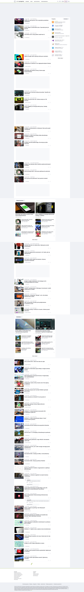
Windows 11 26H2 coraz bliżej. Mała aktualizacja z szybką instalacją (35, 136)
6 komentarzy (27, 37)
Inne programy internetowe (59, 29)
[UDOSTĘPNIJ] (50, 23)
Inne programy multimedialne (59, 33)
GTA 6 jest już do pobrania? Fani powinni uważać (36, 178)
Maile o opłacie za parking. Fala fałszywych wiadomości (47, 343)
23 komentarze (27, 463)
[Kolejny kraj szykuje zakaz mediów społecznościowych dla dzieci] (19, 165)
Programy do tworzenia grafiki (17, 578)
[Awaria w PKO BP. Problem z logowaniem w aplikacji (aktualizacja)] (19, 469)
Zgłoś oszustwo (37, 1)
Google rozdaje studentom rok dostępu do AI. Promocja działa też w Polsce (35, 281)
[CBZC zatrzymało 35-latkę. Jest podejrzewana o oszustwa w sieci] (18, 228)
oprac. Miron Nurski (33, 286)
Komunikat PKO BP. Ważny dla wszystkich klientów (36, 425)
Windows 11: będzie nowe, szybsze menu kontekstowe (37, 529)
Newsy (31, 1)
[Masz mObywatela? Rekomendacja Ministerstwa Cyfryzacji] (19, 496)
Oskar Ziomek (32, 466)
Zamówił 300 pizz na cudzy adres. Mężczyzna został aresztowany (36, 245)
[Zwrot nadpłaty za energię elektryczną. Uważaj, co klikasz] (19, 107)
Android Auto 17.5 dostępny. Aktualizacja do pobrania (26, 336)
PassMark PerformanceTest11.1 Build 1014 (62, 35)
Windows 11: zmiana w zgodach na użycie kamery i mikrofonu (36, 475)
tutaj (31, 590)
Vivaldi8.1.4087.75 (58, 51)
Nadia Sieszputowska (33, 520)
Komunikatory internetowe (59, 48)
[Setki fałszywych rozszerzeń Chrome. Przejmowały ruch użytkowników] (18, 234)
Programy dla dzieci (16, 577)
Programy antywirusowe (17, 576)
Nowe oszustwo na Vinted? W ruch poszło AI (35, 397)
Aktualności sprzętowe (36, 573)
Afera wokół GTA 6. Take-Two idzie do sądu (34, 361)
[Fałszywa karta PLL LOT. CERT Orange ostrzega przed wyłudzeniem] (19, 447)
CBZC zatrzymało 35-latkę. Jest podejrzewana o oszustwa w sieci (27, 226)
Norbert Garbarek (33, 534)
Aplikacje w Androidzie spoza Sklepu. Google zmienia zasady (48, 226)
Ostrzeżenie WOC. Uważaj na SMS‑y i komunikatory (36, 453)
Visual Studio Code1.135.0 (59, 40)
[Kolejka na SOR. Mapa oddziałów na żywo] (19, 544)
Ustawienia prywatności (57, 584)
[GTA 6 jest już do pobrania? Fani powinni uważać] (19, 179)
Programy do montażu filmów (17, 575)
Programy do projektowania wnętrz (18, 574)
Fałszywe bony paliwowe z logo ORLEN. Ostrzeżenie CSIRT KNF (47, 336)
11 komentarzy (27, 560)
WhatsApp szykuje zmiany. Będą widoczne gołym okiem (34, 404)
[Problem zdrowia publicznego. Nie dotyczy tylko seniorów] (19, 143)
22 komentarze (27, 131)
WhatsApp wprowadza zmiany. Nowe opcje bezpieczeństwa (34, 71)
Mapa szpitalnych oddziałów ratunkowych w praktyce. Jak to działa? (37, 522)
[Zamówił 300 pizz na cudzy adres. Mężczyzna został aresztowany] (19, 246)
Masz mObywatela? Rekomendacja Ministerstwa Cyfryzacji (36, 495)
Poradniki (34, 572)
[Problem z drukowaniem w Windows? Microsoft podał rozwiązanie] (19, 129)
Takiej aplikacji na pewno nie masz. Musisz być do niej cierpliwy (37, 536)
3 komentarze (27, 167)
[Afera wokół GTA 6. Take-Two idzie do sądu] (19, 362)
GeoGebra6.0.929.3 (58, 54)
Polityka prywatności (49, 584)
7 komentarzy (27, 255)
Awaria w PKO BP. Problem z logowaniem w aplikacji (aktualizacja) (37, 468)
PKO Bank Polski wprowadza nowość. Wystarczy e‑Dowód (35, 558)
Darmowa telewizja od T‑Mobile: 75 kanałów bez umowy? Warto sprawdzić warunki (36, 515)
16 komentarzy (27, 385)
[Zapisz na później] (48, 23)
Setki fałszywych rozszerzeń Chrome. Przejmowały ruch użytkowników (28, 232)
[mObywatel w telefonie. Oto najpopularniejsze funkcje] (19, 64)
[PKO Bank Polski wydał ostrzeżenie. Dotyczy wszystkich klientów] (38, 221)
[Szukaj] (58, 1)
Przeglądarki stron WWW (58, 26)
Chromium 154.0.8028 (58, 25)
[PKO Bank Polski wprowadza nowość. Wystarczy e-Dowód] (19, 558)
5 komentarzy (27, 59)
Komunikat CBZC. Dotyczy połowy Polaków (34, 460)
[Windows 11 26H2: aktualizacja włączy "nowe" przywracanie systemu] (19, 419)
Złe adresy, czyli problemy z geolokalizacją (26, 349)
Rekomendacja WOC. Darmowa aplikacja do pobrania (37, 171)
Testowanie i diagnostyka (58, 37)
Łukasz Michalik (24, 350)
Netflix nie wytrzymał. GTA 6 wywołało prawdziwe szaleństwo (36, 21)
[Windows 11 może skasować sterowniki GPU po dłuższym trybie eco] (19, 412)
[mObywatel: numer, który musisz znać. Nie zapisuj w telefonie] (38, 234)
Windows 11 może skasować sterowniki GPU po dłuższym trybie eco (35, 411)
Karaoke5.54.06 (57, 32)
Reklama (38, 584)
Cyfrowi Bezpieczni (44, 1)
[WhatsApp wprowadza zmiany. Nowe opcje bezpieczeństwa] (19, 71)
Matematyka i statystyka (58, 55)
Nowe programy (16, 579)
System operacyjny (35, 575)
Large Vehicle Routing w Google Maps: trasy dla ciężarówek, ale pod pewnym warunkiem (28, 343)
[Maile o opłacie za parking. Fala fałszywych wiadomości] (38, 344)
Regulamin (35, 584)
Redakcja (30, 584)
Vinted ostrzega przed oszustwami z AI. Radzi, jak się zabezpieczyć (37, 252)
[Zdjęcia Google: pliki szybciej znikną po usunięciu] (19, 57)
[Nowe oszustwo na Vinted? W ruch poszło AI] (19, 398)
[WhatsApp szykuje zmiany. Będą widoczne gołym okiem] (19, 405)
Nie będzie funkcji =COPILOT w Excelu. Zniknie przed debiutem (37, 310)
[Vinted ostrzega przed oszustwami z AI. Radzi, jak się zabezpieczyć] (19, 253)
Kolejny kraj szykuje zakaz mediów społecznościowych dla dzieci (37, 164)
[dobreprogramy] (21, 1)
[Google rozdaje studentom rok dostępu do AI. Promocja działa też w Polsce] (19, 282)
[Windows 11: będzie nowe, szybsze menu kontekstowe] (19, 530)
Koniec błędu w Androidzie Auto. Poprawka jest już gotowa (36, 28)
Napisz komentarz (28, 66)
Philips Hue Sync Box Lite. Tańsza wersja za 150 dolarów (35, 100)
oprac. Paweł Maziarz (33, 279)
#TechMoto (18, 316)
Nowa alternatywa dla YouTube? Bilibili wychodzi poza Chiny (36, 390)
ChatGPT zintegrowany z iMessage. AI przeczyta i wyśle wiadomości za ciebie (37, 288)
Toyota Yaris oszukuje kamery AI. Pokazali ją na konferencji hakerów (48, 349)
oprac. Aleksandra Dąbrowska (34, 243)
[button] (69, 1)
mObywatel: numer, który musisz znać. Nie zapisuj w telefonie (47, 232)
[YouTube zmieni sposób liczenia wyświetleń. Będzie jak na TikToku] (19, 551)
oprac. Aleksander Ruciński (25, 344)
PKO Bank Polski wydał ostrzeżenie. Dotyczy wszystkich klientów (48, 220)
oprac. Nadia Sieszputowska (34, 162)
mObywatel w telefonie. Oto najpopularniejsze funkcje (37, 63)
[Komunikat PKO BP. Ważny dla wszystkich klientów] (19, 426)
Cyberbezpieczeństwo (35, 574)
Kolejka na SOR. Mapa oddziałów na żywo (34, 543)
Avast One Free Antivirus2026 (60, 22)
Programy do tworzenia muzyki (18, 573)
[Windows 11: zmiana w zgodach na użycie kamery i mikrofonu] (19, 476)
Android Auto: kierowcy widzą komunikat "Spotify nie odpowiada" (37, 92)
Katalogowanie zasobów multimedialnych (61, 44)
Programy (27, 1)
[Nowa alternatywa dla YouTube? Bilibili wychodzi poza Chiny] (19, 391)
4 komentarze (27, 95)
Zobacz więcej (34, 239)
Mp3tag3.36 (57, 43)
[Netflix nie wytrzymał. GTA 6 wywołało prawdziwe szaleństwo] (19, 21)
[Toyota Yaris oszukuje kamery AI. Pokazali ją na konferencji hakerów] (38, 350)
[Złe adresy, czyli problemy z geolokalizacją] (18, 350)
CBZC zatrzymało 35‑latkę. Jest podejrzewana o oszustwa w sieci (35, 303)
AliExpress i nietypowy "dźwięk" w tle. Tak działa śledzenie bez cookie (36, 296)
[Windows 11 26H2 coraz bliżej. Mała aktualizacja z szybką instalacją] (19, 136)
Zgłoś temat (43, 584)
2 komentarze (27, 23)
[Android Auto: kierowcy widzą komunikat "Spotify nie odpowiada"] (19, 93)
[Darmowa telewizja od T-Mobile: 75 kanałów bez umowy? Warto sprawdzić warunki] (19, 516)
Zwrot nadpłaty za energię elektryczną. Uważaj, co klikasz (35, 107)
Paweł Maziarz (32, 250)
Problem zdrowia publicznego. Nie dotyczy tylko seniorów (36, 143)
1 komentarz (27, 73)
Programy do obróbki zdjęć (17, 572)
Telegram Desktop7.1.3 (59, 47)
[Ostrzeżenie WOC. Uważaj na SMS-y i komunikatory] (19, 455)
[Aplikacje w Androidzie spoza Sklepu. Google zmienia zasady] (38, 228)
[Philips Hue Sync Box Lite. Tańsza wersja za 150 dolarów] (19, 100)
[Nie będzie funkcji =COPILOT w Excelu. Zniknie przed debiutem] (19, 310)
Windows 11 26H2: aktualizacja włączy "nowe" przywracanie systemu (35, 418)
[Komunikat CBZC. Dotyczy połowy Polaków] (19, 462)
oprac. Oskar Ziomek (33, 33)
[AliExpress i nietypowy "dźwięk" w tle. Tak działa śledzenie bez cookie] (19, 296)
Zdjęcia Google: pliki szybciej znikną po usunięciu (36, 56)
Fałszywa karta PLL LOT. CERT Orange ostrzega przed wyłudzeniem (37, 447)
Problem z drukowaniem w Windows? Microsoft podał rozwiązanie (37, 128)
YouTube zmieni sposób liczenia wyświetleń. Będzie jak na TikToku (37, 551)
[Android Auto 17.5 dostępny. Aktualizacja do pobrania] (18, 338)
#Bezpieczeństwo (19, 200)
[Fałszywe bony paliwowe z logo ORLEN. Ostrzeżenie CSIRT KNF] (38, 338)
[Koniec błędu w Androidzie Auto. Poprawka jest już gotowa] (19, 28)
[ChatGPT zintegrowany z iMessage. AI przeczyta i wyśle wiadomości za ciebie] (19, 289)
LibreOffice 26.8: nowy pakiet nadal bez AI (34, 34)
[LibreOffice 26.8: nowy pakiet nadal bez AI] (19, 35)
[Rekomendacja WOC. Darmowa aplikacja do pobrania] (19, 172)
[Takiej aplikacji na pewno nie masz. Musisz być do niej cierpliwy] (19, 537)
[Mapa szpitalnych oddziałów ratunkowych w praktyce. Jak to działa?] (19, 523)
